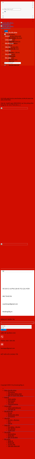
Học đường (11, 429)
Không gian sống (13, 47)
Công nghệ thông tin (14, 41)
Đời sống (8, 58)
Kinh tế (7, 36)
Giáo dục (8, 50)
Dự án (10, 45)
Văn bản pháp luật (14, 65)
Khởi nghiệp (12, 38)
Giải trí (10, 423)
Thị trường (12, 34)
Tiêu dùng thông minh (15, 36)
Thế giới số (11, 409)
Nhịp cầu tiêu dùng (11, 32)
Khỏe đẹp (11, 436)
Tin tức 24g (11, 444)
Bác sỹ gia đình (13, 437)
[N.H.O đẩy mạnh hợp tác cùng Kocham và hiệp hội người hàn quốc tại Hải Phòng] (14, 95)
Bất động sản (9, 43)
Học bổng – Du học (14, 52)
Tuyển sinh (11, 430)
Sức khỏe (8, 54)
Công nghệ (8, 39)
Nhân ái (11, 59)
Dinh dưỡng (12, 56)
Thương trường (13, 404)
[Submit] (5, 11)
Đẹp (9, 422)
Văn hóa (7, 47)
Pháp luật (11, 61)
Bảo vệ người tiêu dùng (15, 395)
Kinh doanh (11, 401)
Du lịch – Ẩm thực (14, 48)
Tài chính (11, 402)
